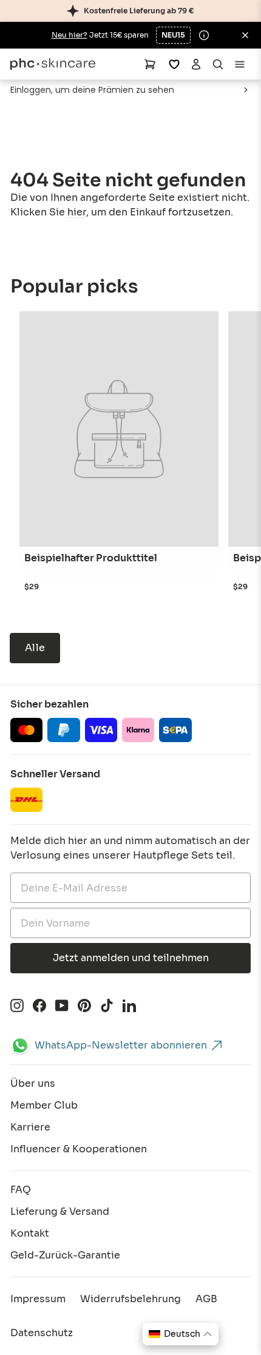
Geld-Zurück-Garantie (65, 1255)
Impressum (38, 1298)
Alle (35, 647)
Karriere (30, 1127)
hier (76, 212)
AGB (206, 1298)
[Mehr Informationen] (204, 35)
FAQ (20, 1189)
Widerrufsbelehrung (130, 1298)
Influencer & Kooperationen (78, 1149)
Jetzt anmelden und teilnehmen (131, 957)
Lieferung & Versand (59, 1211)
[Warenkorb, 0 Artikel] (150, 64)
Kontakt (29, 1233)
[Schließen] (245, 35)
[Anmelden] (196, 64)
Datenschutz (41, 1332)
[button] (181, 1334)
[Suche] (218, 64)
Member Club (44, 1105)
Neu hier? (69, 34)
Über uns (32, 1083)
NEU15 (173, 34)
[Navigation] (240, 64)
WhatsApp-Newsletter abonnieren (121, 1045)
